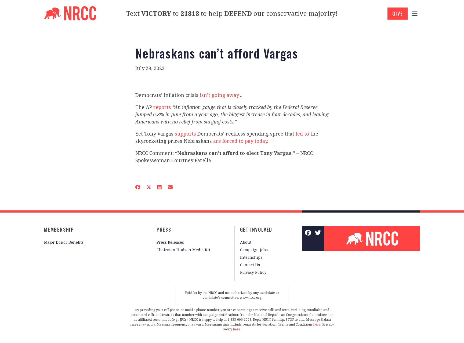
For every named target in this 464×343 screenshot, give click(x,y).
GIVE (397, 13)
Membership (59, 229)
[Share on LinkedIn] (159, 187)
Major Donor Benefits (64, 242)
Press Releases (170, 242)
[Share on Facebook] (138, 187)
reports (162, 107)
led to (302, 133)
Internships (251, 257)
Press (164, 229)
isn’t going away (219, 95)
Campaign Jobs (254, 249)
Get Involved (256, 229)
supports (185, 133)
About (245, 242)
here (317, 324)
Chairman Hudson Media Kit (183, 249)
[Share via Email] (170, 187)
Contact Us (250, 264)
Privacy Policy (253, 272)
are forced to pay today (240, 141)
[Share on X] (149, 187)
